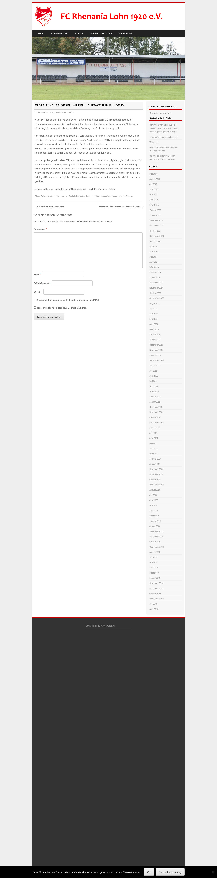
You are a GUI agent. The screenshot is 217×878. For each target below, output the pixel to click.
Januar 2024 (154, 277)
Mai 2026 (153, 173)
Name (37, 274)
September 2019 (156, 546)
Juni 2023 (153, 313)
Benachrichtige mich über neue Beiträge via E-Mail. (62, 307)
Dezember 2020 (156, 469)
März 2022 (154, 391)
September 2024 (156, 235)
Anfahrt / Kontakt (101, 33)
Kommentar (40, 228)
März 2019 (154, 572)
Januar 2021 (154, 463)
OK (148, 872)
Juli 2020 (153, 495)
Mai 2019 (153, 562)
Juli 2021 (153, 432)
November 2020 (156, 474)
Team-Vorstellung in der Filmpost (163, 136)
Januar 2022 (154, 401)
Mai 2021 (153, 443)
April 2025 (153, 199)
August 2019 (154, 552)
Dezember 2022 (156, 344)
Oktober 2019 (155, 541)
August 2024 (154, 241)
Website (38, 291)
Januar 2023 (154, 339)
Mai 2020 (153, 505)
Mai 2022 (153, 381)
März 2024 (154, 267)
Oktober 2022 (155, 355)
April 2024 (153, 261)
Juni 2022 (153, 375)
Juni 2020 (153, 500)
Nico (72, 112)
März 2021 (154, 453)
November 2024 (156, 225)
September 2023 (156, 298)
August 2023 (154, 303)
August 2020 (154, 489)
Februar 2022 (155, 396)
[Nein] (213, 872)
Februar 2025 (155, 210)
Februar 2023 (155, 334)
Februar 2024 (155, 272)
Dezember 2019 (156, 531)
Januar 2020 (154, 526)
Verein (79, 33)
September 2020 (156, 484)
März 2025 (154, 204)
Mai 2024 (153, 256)
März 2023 (154, 329)
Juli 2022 (153, 370)
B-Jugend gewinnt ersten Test (49, 206)
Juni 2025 (153, 189)
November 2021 (156, 412)
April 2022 (153, 386)
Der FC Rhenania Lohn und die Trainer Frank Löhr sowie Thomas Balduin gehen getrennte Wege (163, 128)
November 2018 (156, 588)
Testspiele (153, 142)
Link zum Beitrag (125, 196)
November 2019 (156, 536)
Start (40, 33)
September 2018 (156, 598)
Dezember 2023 (156, 282)
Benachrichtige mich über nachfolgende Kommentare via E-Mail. (68, 300)
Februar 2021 (155, 458)
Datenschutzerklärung (170, 872)
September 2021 (156, 422)
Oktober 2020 (155, 479)
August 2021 (154, 427)
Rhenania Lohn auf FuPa (160, 112)
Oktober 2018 (155, 593)
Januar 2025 (154, 215)
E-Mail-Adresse (42, 283)
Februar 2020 (155, 521)
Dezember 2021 (156, 407)
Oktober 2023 (155, 293)
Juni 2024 (153, 251)
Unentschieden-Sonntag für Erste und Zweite (121, 206)
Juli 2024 (153, 246)
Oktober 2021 (155, 417)
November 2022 (156, 349)
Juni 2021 (153, 438)
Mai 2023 (153, 318)
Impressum (125, 33)
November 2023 (156, 287)
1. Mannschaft (60, 33)
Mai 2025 (153, 194)
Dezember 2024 (156, 220)
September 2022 (156, 360)
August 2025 (154, 179)
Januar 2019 (154, 577)
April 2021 (153, 448)
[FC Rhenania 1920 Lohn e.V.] (104, 16)
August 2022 (154, 365)
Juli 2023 (153, 308)
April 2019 (153, 567)
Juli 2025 (153, 184)
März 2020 (154, 515)
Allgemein (60, 196)
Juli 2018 (153, 603)
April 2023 (153, 324)
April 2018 (153, 609)
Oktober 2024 (155, 230)
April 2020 (153, 510)
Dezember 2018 (156, 583)
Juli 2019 (153, 557)
